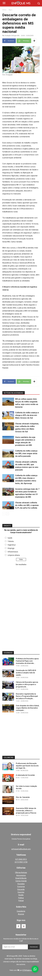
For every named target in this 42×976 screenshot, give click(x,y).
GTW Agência (27, 970)
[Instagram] (24, 926)
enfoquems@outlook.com (21, 849)
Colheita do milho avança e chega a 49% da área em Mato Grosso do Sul (27, 415)
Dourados (21, 884)
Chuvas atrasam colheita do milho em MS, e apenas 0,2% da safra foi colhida (27, 505)
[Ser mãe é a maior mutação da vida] (8, 789)
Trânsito (11, 541)
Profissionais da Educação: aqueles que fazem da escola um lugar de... (27, 765)
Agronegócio (21, 875)
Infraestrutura (13, 552)
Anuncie (21, 914)
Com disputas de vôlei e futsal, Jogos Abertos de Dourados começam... (27, 708)
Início (4, 10)
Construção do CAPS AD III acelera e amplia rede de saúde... (26, 672)
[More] (34, 40)
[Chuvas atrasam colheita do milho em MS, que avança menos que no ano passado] (8, 464)
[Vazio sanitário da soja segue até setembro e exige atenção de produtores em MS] (8, 440)
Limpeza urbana (14, 555)
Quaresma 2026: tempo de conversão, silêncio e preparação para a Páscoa (26, 810)
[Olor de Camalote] (8, 800)
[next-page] (7, 513)
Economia (21, 886)
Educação (21, 889)
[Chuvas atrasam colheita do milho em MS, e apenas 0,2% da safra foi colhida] (8, 505)
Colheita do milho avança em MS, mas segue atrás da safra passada (26, 453)
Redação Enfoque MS (12, 35)
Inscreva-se (34, 947)
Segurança (12, 545)
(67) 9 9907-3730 (21, 862)
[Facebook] (18, 926)
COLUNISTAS (8, 757)
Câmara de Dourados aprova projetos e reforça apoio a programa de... (27, 684)
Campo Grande (21, 881)
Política (21, 898)
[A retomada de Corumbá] (8, 778)
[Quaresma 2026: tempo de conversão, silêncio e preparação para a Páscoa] (8, 811)
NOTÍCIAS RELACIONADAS (13, 393)
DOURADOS (8, 653)
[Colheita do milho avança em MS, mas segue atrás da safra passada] (8, 453)
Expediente (21, 911)
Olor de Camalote (23, 797)
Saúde (10, 538)
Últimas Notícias (21, 872)
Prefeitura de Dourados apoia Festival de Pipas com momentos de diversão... (27, 661)
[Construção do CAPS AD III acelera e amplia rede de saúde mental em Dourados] (8, 673)
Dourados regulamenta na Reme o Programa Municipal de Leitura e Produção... (27, 696)
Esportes (21, 892)
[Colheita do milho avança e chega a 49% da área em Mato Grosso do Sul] (8, 415)
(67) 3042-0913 (21, 859)
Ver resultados (21, 564)
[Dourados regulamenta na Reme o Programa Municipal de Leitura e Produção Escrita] (8, 697)
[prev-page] (3, 513)
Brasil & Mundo (21, 878)
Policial (21, 901)
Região (21, 895)
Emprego (11, 548)
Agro (10, 10)
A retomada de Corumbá (25, 775)
